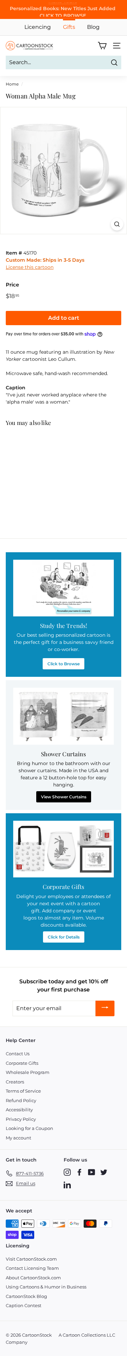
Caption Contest (23, 1305)
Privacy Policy (21, 1119)
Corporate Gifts (22, 1063)
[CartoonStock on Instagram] (67, 1172)
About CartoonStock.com (33, 1277)
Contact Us (17, 1053)
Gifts (69, 27)
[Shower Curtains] (63, 716)
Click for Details (64, 937)
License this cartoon (30, 267)
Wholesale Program (27, 1072)
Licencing (37, 27)
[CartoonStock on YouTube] (91, 1172)
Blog (93, 27)
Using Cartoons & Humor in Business (46, 1286)
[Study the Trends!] (63, 588)
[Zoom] (117, 224)
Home (12, 84)
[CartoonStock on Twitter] (103, 1172)
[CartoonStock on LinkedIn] (67, 1184)
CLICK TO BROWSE (63, 13)
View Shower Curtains (63, 796)
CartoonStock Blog (26, 1296)
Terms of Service (23, 1091)
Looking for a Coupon (29, 1128)
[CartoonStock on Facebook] (79, 1172)
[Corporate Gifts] (63, 849)
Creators (15, 1081)
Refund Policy (21, 1100)
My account (18, 1137)
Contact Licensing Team (32, 1268)
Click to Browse (63, 663)
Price (12, 284)
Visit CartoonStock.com (31, 1259)
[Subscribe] (105, 1009)
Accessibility (19, 1109)
